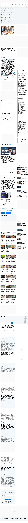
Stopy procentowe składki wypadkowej (21, 128)
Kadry (4, 6)
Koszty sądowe (20, 118)
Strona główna (2, 8)
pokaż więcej (7, 479)
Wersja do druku (5, 199)
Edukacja (25, 6)
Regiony (12, 8)
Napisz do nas (12, 199)
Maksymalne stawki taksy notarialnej (21, 134)
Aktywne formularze (23, 115)
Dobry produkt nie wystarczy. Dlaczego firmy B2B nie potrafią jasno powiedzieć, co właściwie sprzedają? (22, 85)
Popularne (20, 72)
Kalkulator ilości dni (20, 113)
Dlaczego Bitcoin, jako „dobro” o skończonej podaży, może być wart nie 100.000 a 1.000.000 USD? (22, 74)
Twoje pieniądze (15, 6)
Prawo (12, 6)
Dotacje (10, 8)
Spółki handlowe (20, 117)
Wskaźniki (21, 122)
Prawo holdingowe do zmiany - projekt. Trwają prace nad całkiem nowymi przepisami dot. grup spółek (22, 80)
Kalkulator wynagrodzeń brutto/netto (21, 103)
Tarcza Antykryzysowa (6, 311)
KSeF (27, 6)
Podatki (17, 310)
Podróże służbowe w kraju (21, 130)
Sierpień (25, 140)
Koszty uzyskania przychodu (21, 129)
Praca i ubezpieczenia (10, 310)
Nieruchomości (21, 6)
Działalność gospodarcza (21, 116)
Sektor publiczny (10, 6)
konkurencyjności (7, 112)
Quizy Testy (19, 136)
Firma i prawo (19, 166)
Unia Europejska (7, 60)
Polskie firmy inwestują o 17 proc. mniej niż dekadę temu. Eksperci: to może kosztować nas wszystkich (22, 95)
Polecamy (19, 222)
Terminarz (21, 140)
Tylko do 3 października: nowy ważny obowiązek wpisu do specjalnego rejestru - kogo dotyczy (22, 89)
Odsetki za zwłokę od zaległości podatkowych (22, 125)
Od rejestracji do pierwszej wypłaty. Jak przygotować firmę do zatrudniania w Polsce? (22, 91)
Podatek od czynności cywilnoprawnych (21, 132)
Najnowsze (23, 72)
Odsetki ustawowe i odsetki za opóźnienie (22, 123)
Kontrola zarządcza (20, 119)
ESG (10, 311)
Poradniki (2, 311)
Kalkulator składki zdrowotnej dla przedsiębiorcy (22, 100)
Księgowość (1, 6)
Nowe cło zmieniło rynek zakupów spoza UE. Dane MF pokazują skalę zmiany (22, 76)
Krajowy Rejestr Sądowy (21, 120)
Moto (18, 6)
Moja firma (5, 8)
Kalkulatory (21, 98)
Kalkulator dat (20, 114)
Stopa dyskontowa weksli (21, 135)
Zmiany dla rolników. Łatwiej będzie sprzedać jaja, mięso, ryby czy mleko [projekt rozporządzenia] (22, 78)
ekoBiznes (24, 310)
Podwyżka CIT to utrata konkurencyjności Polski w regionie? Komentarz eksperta (21, 81)
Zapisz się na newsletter (9, 201)
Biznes (6, 6)
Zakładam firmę (10, 135)
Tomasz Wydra (5, 20)
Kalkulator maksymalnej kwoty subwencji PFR (22, 111)
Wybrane (26, 72)
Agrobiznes (20, 310)
